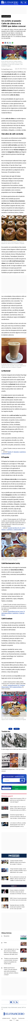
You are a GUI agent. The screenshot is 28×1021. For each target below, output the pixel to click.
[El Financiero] (9, 2)
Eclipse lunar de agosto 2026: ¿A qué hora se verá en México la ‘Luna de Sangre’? (18, 800)
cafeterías (17, 728)
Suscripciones (21, 1018)
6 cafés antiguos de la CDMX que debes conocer (13, 749)
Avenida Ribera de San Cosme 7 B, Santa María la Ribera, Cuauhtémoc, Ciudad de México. (13, 613)
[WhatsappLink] (14, 787)
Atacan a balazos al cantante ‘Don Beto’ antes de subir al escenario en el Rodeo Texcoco (18, 892)
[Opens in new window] (4, 899)
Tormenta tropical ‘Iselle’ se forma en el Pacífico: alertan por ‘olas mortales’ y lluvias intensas (18, 816)
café (10, 728)
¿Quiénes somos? (6, 1018)
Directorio (14, 1018)
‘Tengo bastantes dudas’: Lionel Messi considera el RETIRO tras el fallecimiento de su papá (18, 870)
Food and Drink (6, 16)
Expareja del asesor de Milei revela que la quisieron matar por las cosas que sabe (17, 907)
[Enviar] (22, 780)
